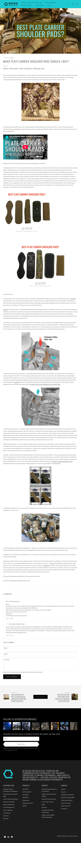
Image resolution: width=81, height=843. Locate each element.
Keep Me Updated (24, 436)
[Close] (71, 403)
